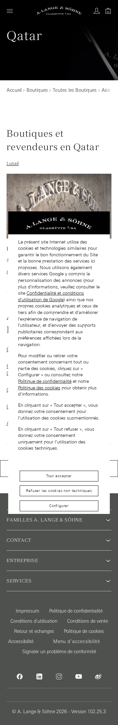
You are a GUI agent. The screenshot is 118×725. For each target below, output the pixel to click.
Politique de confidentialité (44, 381)
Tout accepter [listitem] (59, 476)
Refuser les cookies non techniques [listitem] (59, 491)
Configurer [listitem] (59, 506)
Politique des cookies (39, 387)
